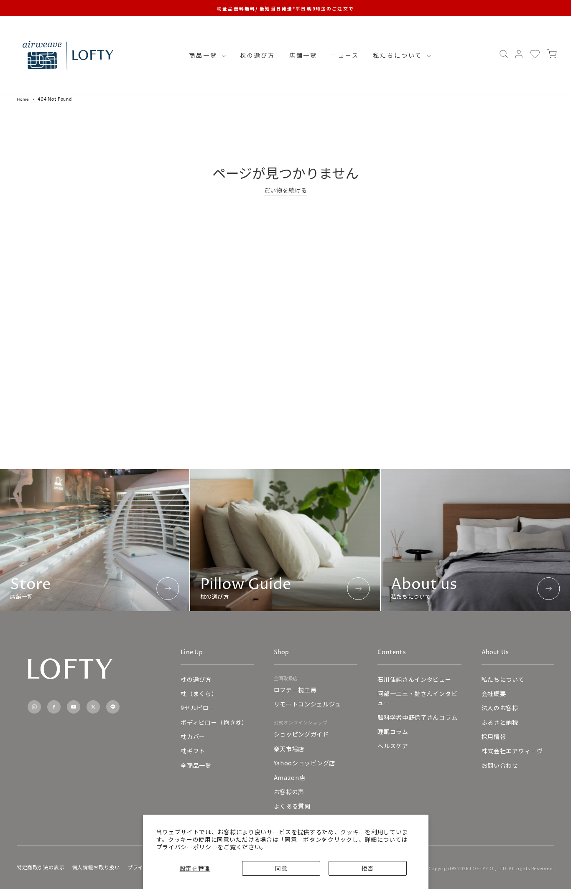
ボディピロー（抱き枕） (214, 722)
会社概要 (494, 693)
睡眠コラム (392, 731)
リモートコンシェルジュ (307, 704)
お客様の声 (289, 791)
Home (23, 99)
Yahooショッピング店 (304, 763)
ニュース (345, 55)
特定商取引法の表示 (40, 867)
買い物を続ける (285, 190)
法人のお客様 (500, 708)
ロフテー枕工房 (295, 690)
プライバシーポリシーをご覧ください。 (211, 847)
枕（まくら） (199, 693)
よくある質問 (292, 806)
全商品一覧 (196, 765)
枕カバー (193, 736)
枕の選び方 (257, 55)
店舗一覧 (303, 55)
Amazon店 (290, 777)
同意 (281, 868)
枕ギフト (193, 751)
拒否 (367, 868)
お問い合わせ (500, 765)
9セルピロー (198, 708)
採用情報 (494, 736)
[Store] (94, 540)
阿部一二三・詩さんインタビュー (417, 698)
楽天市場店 (289, 748)
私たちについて (399, 55)
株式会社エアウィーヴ (512, 751)
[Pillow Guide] (285, 540)
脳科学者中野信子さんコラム (417, 717)
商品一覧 (204, 55)
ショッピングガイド (301, 734)
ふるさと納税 (500, 722)
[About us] (475, 540)
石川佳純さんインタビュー (414, 679)
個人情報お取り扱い (96, 867)
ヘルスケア (392, 746)
